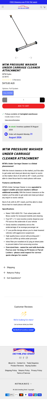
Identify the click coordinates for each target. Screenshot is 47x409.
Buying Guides (30, 366)
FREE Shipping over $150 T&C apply (23, 2)
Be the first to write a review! (23, 330)
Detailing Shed (22, 389)
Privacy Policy (36, 370)
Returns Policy (24, 370)
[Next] (30, 57)
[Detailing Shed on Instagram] (27, 358)
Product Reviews (17, 366)
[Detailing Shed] (23, 7)
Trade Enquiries (33, 363)
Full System (7, 93)
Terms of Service (23, 373)
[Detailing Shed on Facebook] (23, 358)
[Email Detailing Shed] (20, 358)
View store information (12, 120)
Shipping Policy (11, 370)
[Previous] (16, 57)
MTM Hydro (6, 74)
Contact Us (21, 363)
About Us (11, 363)
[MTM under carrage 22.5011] (23, 33)
